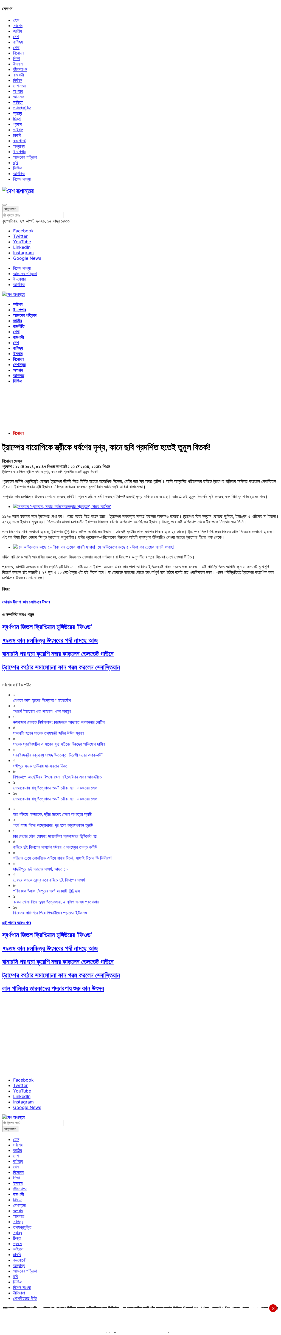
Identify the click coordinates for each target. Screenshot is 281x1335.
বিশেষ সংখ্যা (22, 179)
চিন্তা (17, 118)
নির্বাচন (17, 80)
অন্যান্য (19, 146)
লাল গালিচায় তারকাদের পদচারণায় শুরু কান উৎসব (53, 988)
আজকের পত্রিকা (25, 157)
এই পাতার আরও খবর (16, 922)
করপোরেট (19, 140)
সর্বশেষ (18, 25)
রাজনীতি (18, 326)
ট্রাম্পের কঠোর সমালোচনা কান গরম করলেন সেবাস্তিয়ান (61, 667)
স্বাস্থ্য (17, 113)
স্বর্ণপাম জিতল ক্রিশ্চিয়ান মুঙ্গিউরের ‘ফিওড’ (47, 627)
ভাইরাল (18, 129)
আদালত (18, 96)
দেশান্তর (19, 86)
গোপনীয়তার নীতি (25, 1298)
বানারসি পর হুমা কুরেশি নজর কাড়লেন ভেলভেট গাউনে (58, 654)
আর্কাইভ (19, 173)
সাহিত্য (18, 102)
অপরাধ (18, 91)
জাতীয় (17, 31)
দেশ (16, 36)
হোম (16, 20)
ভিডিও (17, 168)
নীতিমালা (19, 1293)
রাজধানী (18, 75)
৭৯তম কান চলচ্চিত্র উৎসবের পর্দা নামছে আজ (50, 640)
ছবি (15, 162)
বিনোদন (18, 53)
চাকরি (17, 135)
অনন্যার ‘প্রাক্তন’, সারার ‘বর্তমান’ (87, 506)
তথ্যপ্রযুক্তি (22, 107)
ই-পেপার (19, 151)
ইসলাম (18, 64)
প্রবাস (17, 124)
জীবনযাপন (20, 69)
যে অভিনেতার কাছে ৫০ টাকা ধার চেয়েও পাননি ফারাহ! (135, 547)
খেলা (16, 47)
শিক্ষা (16, 58)
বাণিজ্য (18, 42)
